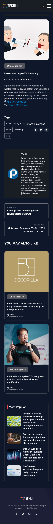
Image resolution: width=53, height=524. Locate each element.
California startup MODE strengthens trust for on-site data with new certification (25, 379)
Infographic (19, 123)
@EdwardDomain (30, 193)
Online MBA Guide (18, 105)
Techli (10, 79)
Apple (8, 123)
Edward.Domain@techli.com (33, 191)
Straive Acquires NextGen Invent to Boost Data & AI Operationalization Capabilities (33, 454)
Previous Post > (39, 225)
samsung (19, 129)
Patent (8, 129)
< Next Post (12, 207)
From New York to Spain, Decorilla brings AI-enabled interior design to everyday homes (25, 306)
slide (8, 136)
